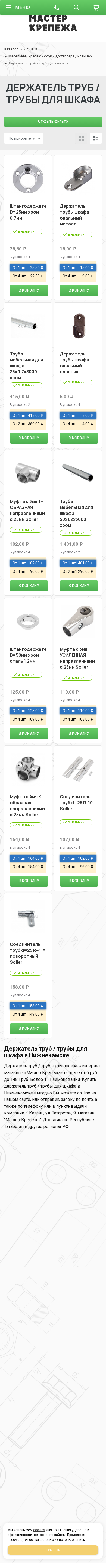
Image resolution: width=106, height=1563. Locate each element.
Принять (53, 1550)
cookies (39, 1530)
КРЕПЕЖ (30, 49)
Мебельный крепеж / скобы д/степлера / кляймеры (51, 56)
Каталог (11, 49)
